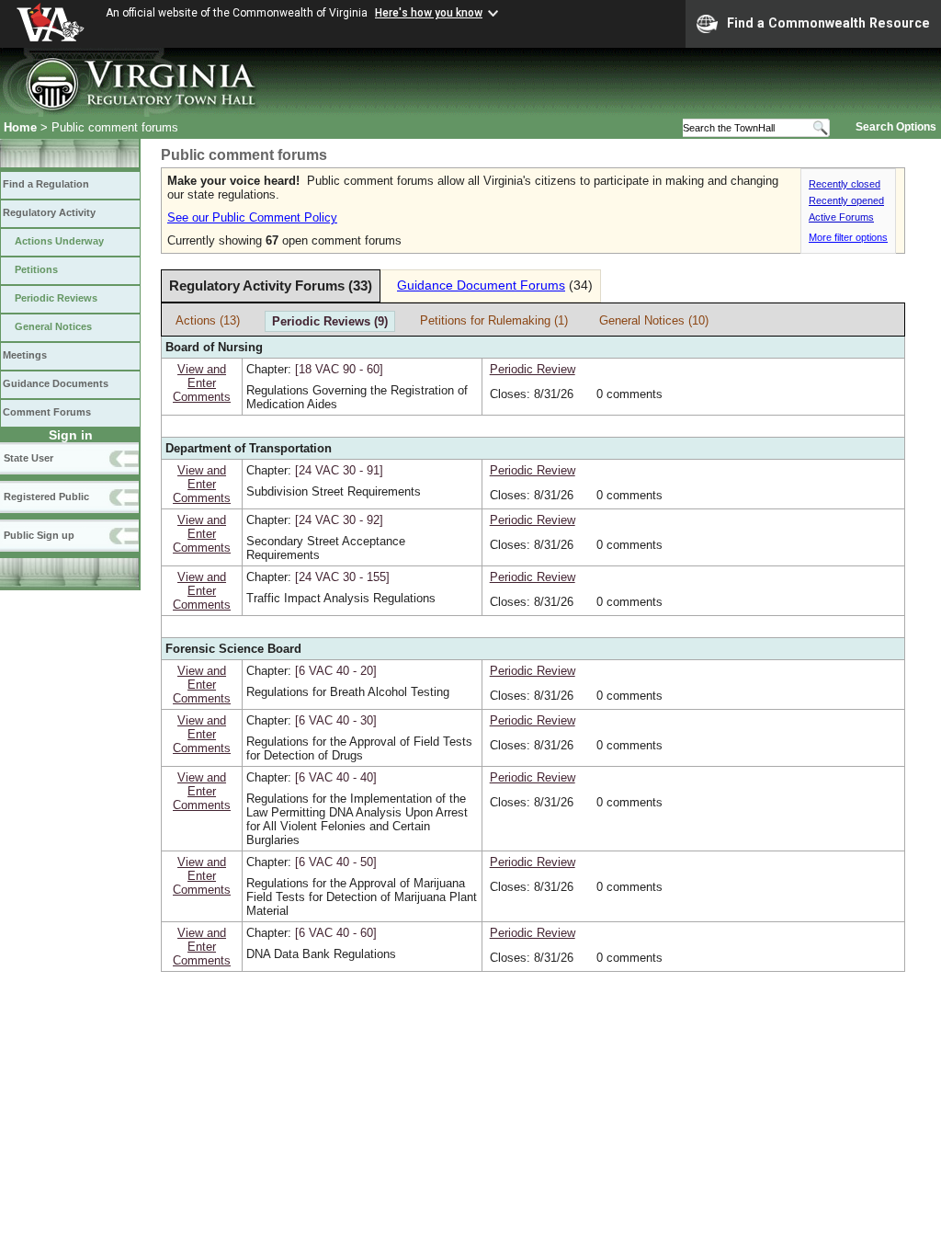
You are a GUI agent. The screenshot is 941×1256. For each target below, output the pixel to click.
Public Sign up (39, 535)
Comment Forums (47, 411)
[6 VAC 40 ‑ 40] (336, 777)
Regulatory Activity (49, 212)
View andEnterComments (202, 383)
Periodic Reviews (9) (330, 321)
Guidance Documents (55, 383)
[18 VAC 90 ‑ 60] (339, 369)
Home (20, 127)
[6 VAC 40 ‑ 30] (336, 720)
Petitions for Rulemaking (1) (494, 320)
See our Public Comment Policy (252, 217)
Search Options (896, 126)
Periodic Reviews (56, 297)
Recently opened (846, 200)
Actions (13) (208, 320)
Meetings (25, 354)
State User (28, 457)
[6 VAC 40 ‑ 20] (336, 671)
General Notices (53, 326)
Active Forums (841, 217)
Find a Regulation (46, 183)
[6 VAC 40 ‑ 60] (336, 933)
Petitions (36, 269)
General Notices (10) (654, 320)
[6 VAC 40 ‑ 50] (336, 862)
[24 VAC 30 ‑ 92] (339, 520)
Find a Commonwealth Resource (828, 23)
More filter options (848, 237)
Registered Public (46, 496)
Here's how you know (428, 12)
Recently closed (844, 183)
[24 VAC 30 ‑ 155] (342, 577)
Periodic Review (532, 369)
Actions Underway (59, 240)
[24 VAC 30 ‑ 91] (339, 470)
